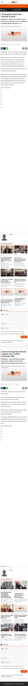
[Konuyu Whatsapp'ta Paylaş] (7, 48)
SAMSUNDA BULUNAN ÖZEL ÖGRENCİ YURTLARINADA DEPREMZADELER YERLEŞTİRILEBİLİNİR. (6, 595)
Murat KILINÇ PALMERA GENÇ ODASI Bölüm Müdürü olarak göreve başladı (6, 259)
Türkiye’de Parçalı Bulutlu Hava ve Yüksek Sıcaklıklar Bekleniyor (7, 281)
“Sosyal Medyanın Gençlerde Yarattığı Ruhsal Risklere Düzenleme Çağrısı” (19, 595)
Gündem (2, 254)
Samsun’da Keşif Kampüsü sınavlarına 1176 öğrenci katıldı (20, 616)
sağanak (7, 566)
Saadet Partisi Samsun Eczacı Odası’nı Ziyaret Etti (20, 281)
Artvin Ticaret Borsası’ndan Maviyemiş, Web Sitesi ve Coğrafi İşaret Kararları (20, 259)
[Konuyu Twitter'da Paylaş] (4, 48)
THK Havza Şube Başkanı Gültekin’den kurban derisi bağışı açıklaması (7, 301)
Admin (11, 234)
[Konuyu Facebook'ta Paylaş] (2, 48)
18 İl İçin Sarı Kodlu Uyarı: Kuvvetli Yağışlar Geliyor (20, 635)
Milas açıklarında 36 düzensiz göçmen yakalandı (15, 6)
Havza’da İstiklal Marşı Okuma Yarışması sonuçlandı (19, 300)
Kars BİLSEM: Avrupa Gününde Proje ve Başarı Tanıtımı (7, 636)
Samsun (10, 566)
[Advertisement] (14, 169)
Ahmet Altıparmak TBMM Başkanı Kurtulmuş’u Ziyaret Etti (7, 616)
